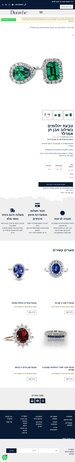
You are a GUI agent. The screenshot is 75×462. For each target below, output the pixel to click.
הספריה (24, 416)
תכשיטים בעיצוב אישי (37, 418)
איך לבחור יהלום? (67, 438)
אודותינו (69, 416)
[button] (73, 35)
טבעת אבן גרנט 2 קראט (26, 367)
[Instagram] (42, 400)
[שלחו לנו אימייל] (6, 4)
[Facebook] (37, 400)
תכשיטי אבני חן (60, 27)
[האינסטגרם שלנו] (10, 4)
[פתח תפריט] (41, 12)
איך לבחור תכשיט (8, 418)
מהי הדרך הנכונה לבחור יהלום (23, 422)
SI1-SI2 (70, 170)
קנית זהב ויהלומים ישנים (39, 424)
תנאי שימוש (68, 420)
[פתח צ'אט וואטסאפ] (4, 457)
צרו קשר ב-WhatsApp (8, 19)
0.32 (49, 169)
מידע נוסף (69, 312)
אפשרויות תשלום (68, 424)
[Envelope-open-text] (32, 400)
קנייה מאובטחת (53, 428)
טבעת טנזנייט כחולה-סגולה (24, 303)
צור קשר (9, 422)
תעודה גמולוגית (54, 423)
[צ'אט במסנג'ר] (13, 4)
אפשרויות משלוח (53, 418)
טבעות (71, 177)
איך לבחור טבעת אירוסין (23, 430)
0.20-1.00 (59, 169)
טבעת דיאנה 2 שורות (64, 303)
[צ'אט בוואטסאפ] (3, 4)
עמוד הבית (70, 27)
